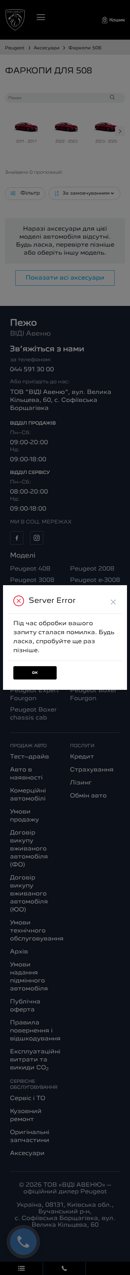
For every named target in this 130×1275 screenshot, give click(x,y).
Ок (35, 672)
